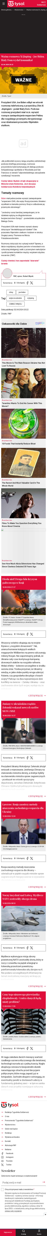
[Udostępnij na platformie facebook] (27, 282)
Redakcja (8, 1133)
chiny (11, 292)
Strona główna (6, 10)
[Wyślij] (44, 1182)
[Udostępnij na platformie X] (31, 282)
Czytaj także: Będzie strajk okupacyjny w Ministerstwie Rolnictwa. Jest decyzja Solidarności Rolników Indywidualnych (19, 184)
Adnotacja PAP (10, 1145)
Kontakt (8, 1141)
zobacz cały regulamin (13, 1211)
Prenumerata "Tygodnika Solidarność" (19, 1120)
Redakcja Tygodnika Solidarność (17, 1112)
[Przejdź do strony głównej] (16, 3)
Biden (3, 198)
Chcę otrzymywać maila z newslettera (19, 1189)
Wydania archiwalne (12, 1137)
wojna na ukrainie (15, 298)
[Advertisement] (23, 33)
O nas (7, 1116)
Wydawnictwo (10, 1124)
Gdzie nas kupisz (11, 1129)
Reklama (8, 1149)
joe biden (22, 292)
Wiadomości (18, 10)
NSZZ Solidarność (41, 3)
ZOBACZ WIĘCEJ (15, 304)
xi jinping (30, 298)
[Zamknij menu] (3, 3)
